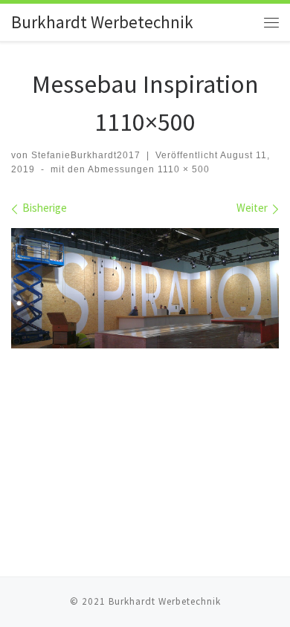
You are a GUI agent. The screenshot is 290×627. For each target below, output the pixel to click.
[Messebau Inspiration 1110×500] (145, 288)
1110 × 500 (182, 169)
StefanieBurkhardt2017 (86, 155)
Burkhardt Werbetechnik (165, 601)
